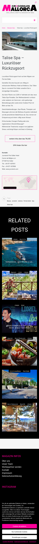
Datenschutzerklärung (21, 541)
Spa (33, 201)
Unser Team (7, 464)
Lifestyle (15, 239)
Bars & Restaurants (20, 338)
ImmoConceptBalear (15, 371)
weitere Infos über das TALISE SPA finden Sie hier (20, 140)
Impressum (32, 541)
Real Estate (26, 371)
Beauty (9, 201)
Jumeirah (14, 201)
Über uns (6, 461)
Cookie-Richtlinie (8, 541)
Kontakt (5, 470)
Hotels (20, 272)
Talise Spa (10, 204)
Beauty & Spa (11, 28)
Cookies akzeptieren (19, 526)
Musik (22, 305)
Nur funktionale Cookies (19, 532)
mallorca (20, 201)
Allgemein (13, 272)
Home (3, 28)
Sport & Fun (23, 239)
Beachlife (22, 404)
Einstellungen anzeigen (19, 537)
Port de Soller (27, 201)
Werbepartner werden (11, 467)
